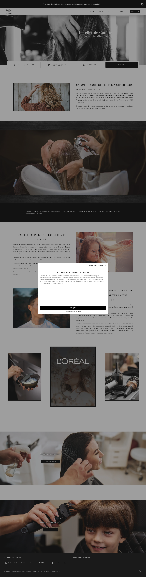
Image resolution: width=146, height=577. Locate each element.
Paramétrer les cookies (73, 311)
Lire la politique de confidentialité (51, 283)
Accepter (73, 308)
